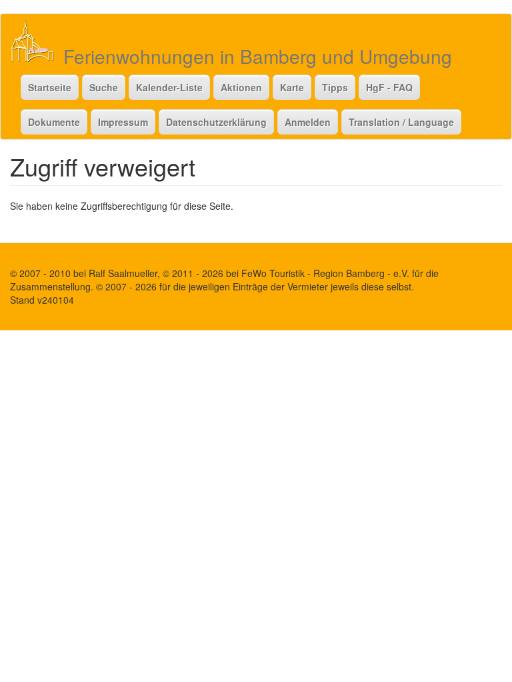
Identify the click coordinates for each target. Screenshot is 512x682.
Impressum (123, 122)
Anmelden (308, 122)
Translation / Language (401, 122)
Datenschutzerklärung (216, 122)
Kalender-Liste (169, 87)
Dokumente (54, 122)
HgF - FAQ (389, 87)
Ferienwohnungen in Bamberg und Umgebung (257, 56)
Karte (292, 87)
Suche (103, 87)
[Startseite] (37, 40)
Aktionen (241, 87)
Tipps (335, 87)
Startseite (49, 87)
